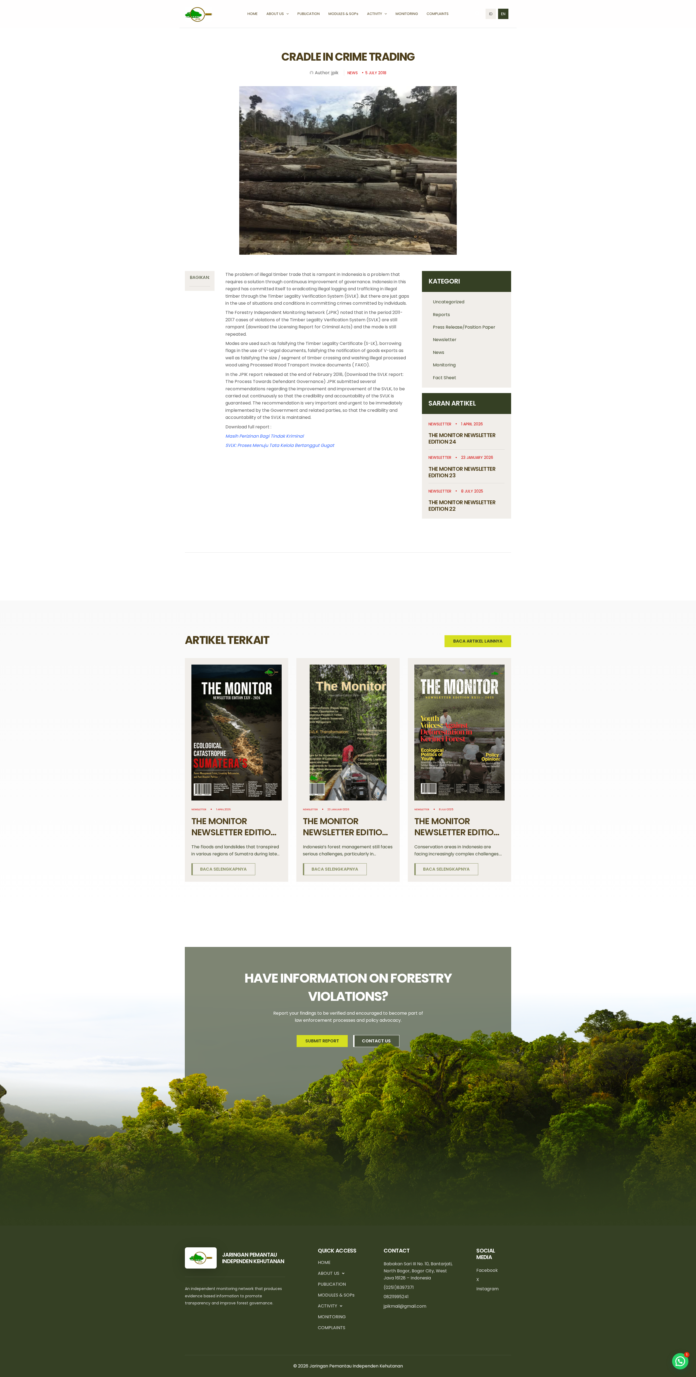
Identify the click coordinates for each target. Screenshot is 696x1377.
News (438, 352)
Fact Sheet (444, 378)
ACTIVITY (327, 1306)
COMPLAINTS (331, 1328)
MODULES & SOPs (336, 1295)
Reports (441, 314)
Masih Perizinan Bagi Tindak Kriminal (264, 436)
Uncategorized (448, 302)
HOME (324, 1262)
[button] (286, 13)
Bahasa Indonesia (491, 14)
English (503, 14)
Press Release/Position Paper (464, 327)
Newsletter (444, 340)
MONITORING (332, 1317)
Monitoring (444, 365)
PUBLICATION (332, 1284)
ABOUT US (328, 1273)
